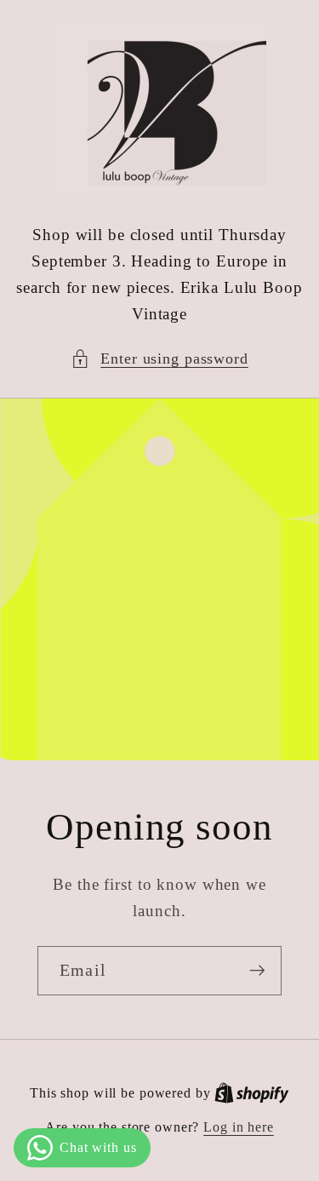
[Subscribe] (257, 970)
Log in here (238, 1127)
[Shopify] (251, 1093)
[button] (159, 359)
